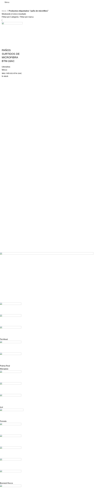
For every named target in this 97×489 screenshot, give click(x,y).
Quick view (5, 45)
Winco (4, 70)
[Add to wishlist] (17, 45)
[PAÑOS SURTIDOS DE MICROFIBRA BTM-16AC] (12, 32)
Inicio (4, 11)
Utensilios (6, 67)
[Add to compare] (11, 45)
